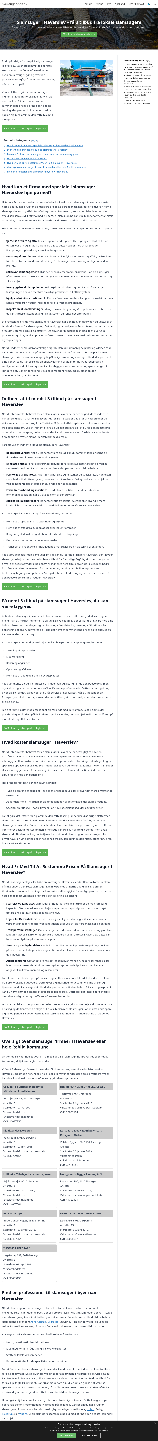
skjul (34, 140)
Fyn (109, 4)
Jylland (99, 4)
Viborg (23, 1414)
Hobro (90, 1409)
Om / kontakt (136, 4)
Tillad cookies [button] (66, 1435)
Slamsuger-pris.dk (14, 4)
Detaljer (105, 1430)
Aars (33, 1321)
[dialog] (79, 1431)
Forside (88, 4)
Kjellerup (7, 1414)
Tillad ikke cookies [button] (89, 1435)
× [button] (155, 1423)
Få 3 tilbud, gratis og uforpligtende (79, 34)
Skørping (53, 1321)
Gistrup (41, 1321)
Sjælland (120, 4)
